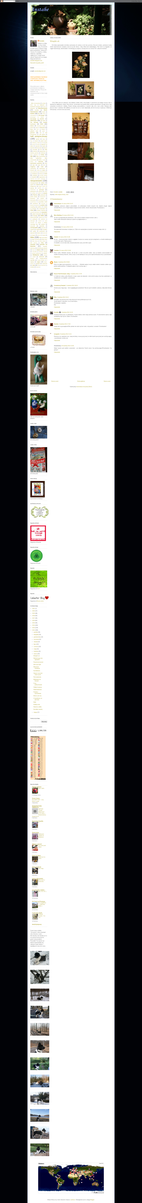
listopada (36, 634)
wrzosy (32, 258)
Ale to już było (37, 664)
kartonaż (32, 147)
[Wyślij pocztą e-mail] (67, 192)
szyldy (34, 231)
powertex (32, 198)
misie (45, 173)
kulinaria (43, 153)
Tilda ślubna (42, 241)
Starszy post (107, 381)
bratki (43, 112)
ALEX (38, 588)
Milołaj (40, 173)
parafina (39, 188)
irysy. (31, 141)
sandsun (72, 1199)
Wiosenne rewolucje (36, 667)
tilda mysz (44, 239)
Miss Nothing (58, 215)
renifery (39, 207)
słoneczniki (33, 217)
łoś (44, 165)
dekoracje (33, 120)
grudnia (36, 632)
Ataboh (56, 237)
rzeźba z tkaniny (41, 210)
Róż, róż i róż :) (42, 891)
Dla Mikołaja (34, 122)
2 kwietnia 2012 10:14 (63, 297)
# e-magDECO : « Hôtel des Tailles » (42, 904)
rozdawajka (42, 208)
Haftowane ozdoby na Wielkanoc (41, 835)
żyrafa (37, 267)
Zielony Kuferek (36, 867)
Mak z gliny (41, 788)
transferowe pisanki (42, 248)
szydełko (45, 229)
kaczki (33, 144)
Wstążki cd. (36, 655)
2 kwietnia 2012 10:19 (67, 312)
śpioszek (32, 233)
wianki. (45, 253)
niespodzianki (36, 181)
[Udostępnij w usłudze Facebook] (71, 192)
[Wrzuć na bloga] (68, 192)
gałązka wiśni (34, 131)
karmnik (38, 146)
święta (33, 235)
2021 (33, 608)
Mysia (55, 262)
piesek (40, 191)
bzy (39, 113)
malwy (38, 170)
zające (38, 262)
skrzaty (35, 215)
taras (44, 235)
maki (42, 166)
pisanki (45, 193)
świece (39, 233)
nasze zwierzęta (41, 178)
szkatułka (41, 226)
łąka (34, 165)
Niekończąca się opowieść (37, 658)
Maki (34, 702)
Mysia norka (40, 601)
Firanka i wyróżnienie (37, 692)
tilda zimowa (33, 242)
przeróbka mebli (42, 201)
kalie (38, 144)
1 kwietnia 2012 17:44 (76, 273)
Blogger (92, 1199)
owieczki (38, 184)
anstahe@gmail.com (40, 71)
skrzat (45, 214)
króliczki (35, 151)
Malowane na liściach (37, 680)
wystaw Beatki (40, 260)
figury (31, 129)
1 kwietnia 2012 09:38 (63, 262)
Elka (55, 297)
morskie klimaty (43, 175)
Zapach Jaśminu (36, 787)
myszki (34, 177)
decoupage (41, 115)
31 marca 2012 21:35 (64, 237)
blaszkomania (42, 108)
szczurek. (32, 226)
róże (67, 194)
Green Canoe (36, 798)
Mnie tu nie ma (37, 695)
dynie (31, 127)
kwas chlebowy (34, 154)
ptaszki (37, 205)
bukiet (32, 113)
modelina (34, 175)
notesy (42, 183)
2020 (33, 611)
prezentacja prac (42, 200)
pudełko (43, 205)
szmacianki (34, 227)
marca (35, 653)
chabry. (44, 113)
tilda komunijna (43, 237)
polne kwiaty (33, 196)
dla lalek (43, 120)
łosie (39, 165)
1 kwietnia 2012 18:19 (72, 285)
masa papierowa (34, 172)
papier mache (42, 186)
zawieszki (44, 263)
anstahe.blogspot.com (36, 60)
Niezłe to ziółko (37, 707)
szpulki (32, 229)
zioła (33, 265)
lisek (46, 163)
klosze (45, 147)
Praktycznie (36, 704)
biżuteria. (32, 108)
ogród (31, 184)
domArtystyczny (36, 924)
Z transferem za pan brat (37, 699)
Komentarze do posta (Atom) (84, 386)
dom (41, 124)
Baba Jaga (33, 105)
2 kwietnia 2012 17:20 (64, 324)
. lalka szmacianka (35, 103)
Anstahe (39, 9)
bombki (37, 110)
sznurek (43, 227)
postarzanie (42, 196)
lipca (35, 644)
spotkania (34, 219)
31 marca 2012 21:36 (65, 250)
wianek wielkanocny (36, 253)
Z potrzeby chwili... (37, 913)
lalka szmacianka (40, 156)
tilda (32, 237)
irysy (43, 139)
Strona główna (81, 381)
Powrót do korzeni (38, 662)
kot (41, 149)
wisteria (45, 255)
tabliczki (39, 235)
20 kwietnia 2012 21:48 (67, 345)
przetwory (35, 203)
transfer (32, 244)
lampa (31, 161)
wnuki (34, 256)
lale (31, 156)
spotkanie (43, 219)
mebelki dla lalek (43, 172)
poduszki (43, 195)
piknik (46, 191)
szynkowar (42, 231)
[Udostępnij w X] (70, 192)
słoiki (42, 215)
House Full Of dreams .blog (62, 273)
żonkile (32, 267)
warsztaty (34, 251)
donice (32, 125)
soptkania (40, 217)
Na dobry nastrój (37, 709)
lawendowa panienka (36, 163)
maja (35, 649)
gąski (43, 131)
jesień (36, 141)
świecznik (45, 233)
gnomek (32, 132)
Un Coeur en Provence (38, 901)
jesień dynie (44, 141)
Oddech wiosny (37, 687)
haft (40, 132)
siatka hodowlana (36, 214)
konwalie (35, 149)
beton (44, 106)
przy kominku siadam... (38, 890)
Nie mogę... (41, 868)
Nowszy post (54, 381)
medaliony (34, 173)
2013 (33, 627)
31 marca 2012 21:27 (67, 203)
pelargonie (33, 191)
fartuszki (42, 127)
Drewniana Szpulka (37, 821)
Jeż (42, 142)
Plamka (35, 195)
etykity (36, 127)
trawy (33, 249)
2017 (33, 618)
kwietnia (36, 651)
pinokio (34, 193)
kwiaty (42, 154)
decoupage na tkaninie (37, 119)
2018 (33, 615)
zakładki (38, 263)
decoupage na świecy (37, 117)
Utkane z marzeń (37, 844)
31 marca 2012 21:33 (67, 227)
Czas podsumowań (37, 684)
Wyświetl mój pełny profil (37, 63)
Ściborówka (35, 832)
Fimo (37, 129)
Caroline (56, 250)
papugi (32, 188)
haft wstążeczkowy (60, 194)
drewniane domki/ (41, 125)
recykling (32, 207)
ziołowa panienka (42, 265)
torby (42, 242)
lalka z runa (42, 159)
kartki (43, 146)
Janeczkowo (57, 203)
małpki (43, 170)
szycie (38, 229)
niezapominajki (34, 183)
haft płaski (42, 134)
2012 (33, 630)
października (37, 637)
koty (46, 149)
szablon (43, 224)
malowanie (33, 168)
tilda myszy (35, 241)
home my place (36, 855)
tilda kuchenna (36, 239)
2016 (33, 620)
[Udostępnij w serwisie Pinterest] (73, 192)
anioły (43, 103)
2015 (33, 623)
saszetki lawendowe (34, 212)
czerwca (36, 646)
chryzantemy (33, 115)
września (36, 639)
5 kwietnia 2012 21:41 (65, 334)
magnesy (32, 166)
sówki (46, 217)
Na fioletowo (36, 670)
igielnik (37, 139)
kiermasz (39, 147)
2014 (33, 625)
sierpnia (36, 641)
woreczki (41, 256)
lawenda (40, 161)
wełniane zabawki (43, 251)
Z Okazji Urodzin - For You (41, 916)
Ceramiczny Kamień (59, 285)
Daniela (56, 324)
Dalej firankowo (37, 689)
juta (46, 142)
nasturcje (32, 178)
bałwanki (42, 105)
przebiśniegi (33, 201)
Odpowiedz (57, 210)
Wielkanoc (36, 255)
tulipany (39, 249)
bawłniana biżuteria (35, 106)
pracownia (33, 200)
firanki (43, 129)
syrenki (39, 220)
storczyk (32, 220)
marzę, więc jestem (37, 878)
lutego (35, 712)
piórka (39, 193)
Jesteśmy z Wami (36, 142)
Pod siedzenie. (37, 677)
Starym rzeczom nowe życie (37, 673)
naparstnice (42, 177)
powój (42, 198)
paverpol (41, 189)
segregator (44, 212)
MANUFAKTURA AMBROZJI (37, 806)
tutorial (45, 249)
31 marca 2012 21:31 (67, 215)
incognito (56, 334)
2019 (33, 613)
